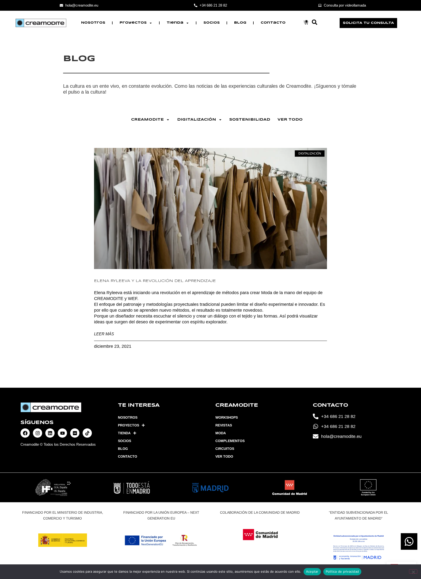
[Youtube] (62, 433)
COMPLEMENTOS (230, 441)
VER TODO (290, 119)
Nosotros (93, 22)
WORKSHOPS (226, 417)
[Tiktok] (87, 433)
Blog (240, 22)
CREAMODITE (147, 119)
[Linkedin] (50, 433)
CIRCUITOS (224, 449)
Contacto (273, 22)
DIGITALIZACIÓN (196, 119)
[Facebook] (25, 433)
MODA (220, 433)
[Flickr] (74, 433)
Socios (211, 22)
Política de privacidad (342, 571)
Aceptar (312, 571)
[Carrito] (306, 22)
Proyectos (133, 22)
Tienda (175, 22)
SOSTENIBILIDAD (249, 119)
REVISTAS (223, 425)
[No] (413, 571)
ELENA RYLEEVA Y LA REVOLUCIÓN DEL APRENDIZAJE (155, 281)
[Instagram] (37, 433)
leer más (104, 334)
